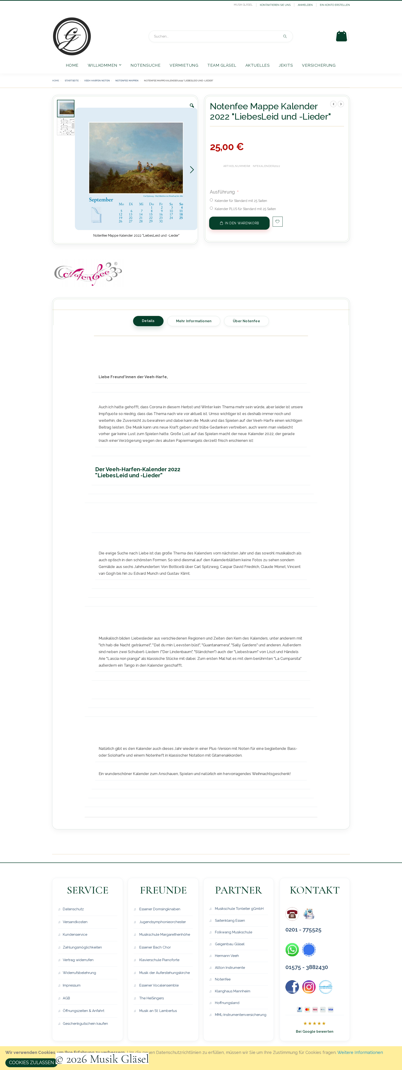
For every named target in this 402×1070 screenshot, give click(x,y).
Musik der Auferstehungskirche (164, 973)
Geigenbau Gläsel (229, 944)
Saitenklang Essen (229, 920)
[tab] (148, 320)
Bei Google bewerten (314, 1031)
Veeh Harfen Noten (97, 80)
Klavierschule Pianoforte (158, 960)
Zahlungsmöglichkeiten (82, 947)
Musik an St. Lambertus (157, 1011)
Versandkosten (75, 922)
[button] (192, 109)
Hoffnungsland (226, 1003)
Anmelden (305, 5)
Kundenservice (75, 934)
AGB (66, 998)
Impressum (71, 985)
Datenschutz (73, 909)
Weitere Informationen (360, 1052)
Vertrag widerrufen (78, 960)
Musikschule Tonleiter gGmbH (239, 909)
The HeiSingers (151, 998)
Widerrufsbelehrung (79, 973)
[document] (201, 1058)
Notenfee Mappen (126, 80)
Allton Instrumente (229, 968)
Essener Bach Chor (154, 947)
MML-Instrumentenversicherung (240, 1015)
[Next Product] (341, 104)
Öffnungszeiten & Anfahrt (83, 1011)
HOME (55, 80)
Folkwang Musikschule (233, 932)
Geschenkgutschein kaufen (85, 1024)
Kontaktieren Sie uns (275, 5)
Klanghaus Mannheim (232, 991)
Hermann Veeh (226, 956)
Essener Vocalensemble (158, 985)
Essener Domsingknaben (159, 909)
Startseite (72, 80)
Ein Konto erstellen (335, 5)
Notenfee (222, 979)
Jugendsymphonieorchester (162, 922)
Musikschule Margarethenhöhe (164, 934)
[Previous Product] (333, 104)
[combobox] (221, 36)
